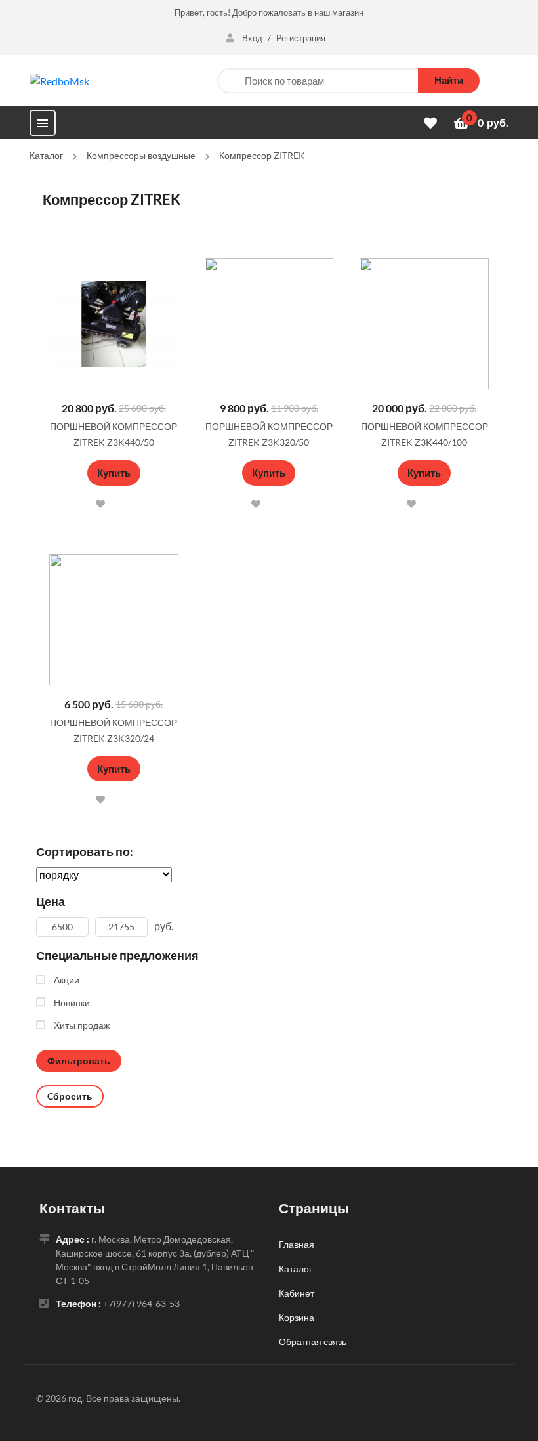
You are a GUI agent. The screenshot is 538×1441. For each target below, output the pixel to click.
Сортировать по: (84, 851)
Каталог (295, 1268)
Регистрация (300, 38)
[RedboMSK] (59, 80)
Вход (252, 38)
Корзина (296, 1317)
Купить (114, 473)
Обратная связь (312, 1341)
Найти (448, 80)
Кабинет (296, 1293)
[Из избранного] (47, 221)
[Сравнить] (128, 503)
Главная (296, 1244)
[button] (101, 504)
